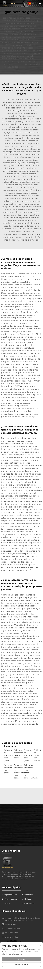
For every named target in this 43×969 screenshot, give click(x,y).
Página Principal (10, 895)
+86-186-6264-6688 (12, 924)
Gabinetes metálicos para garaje (17, 754)
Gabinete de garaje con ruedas (37, 755)
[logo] (21, 862)
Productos (28, 895)
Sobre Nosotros (10, 899)
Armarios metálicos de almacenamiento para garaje (17, 771)
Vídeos (7, 903)
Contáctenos (29, 903)
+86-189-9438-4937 (12, 928)
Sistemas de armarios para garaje (27, 755)
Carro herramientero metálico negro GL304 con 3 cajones (21, 510)
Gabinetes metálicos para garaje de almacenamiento (27, 771)
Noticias (27, 899)
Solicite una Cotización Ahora (35, 826)
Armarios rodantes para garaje (8, 769)
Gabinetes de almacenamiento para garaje (8, 755)
